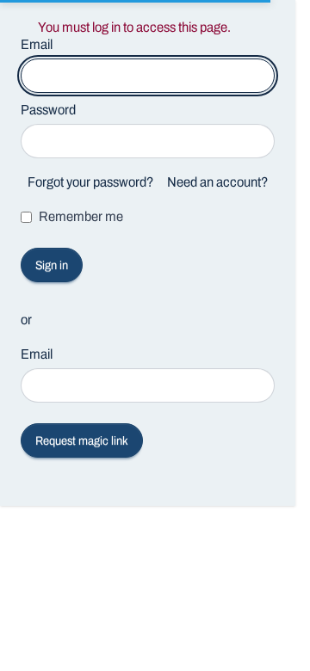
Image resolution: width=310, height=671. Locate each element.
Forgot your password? (90, 182)
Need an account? (217, 182)
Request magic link (81, 440)
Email (37, 354)
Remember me (81, 216)
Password (48, 109)
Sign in (51, 265)
